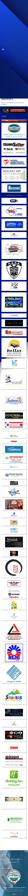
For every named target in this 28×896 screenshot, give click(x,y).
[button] (3, 49)
